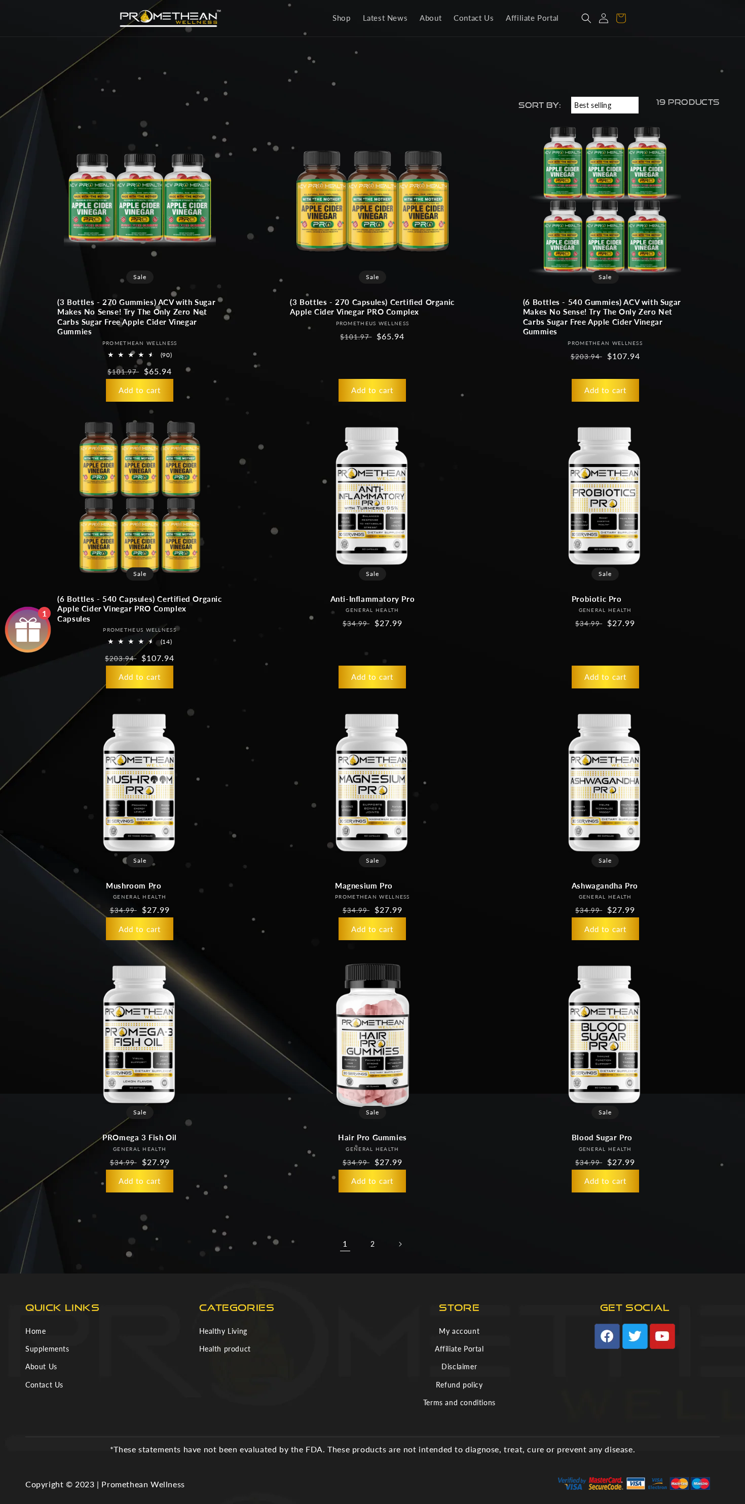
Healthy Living (223, 1331)
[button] (586, 18)
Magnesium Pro (364, 885)
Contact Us (44, 1384)
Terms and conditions (459, 1402)
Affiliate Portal (459, 1348)
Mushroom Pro (133, 885)
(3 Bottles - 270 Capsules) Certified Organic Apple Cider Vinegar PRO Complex (372, 307)
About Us (41, 1366)
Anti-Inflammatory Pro (372, 598)
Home (35, 1331)
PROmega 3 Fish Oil (139, 1137)
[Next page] (400, 1244)
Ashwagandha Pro (605, 885)
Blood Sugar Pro (602, 1137)
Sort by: (539, 105)
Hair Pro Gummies (372, 1137)
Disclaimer (459, 1366)
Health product (225, 1348)
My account (459, 1331)
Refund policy (459, 1384)
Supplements (47, 1348)
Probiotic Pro (597, 598)
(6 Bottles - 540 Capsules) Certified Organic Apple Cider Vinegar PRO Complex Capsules (139, 608)
